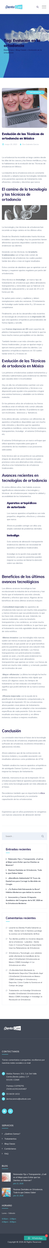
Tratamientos (10, 1138)
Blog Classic (9, 1143)
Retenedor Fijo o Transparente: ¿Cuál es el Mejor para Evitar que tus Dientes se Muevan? (24, 862)
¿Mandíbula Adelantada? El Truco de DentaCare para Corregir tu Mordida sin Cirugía (23, 881)
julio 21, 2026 (18, 1183)
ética (42, 793)
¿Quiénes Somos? (12, 1133)
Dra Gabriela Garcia (30, 144)
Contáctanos (10, 1148)
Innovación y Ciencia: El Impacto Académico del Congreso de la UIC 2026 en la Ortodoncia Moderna (24, 900)
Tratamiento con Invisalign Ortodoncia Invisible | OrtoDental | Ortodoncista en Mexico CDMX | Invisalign (25, 993)
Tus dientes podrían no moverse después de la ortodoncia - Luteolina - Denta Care (26, 942)
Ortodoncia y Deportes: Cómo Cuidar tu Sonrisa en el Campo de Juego (25, 982)
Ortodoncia (35, 92)
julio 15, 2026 (18, 1196)
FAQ (6, 1153)
